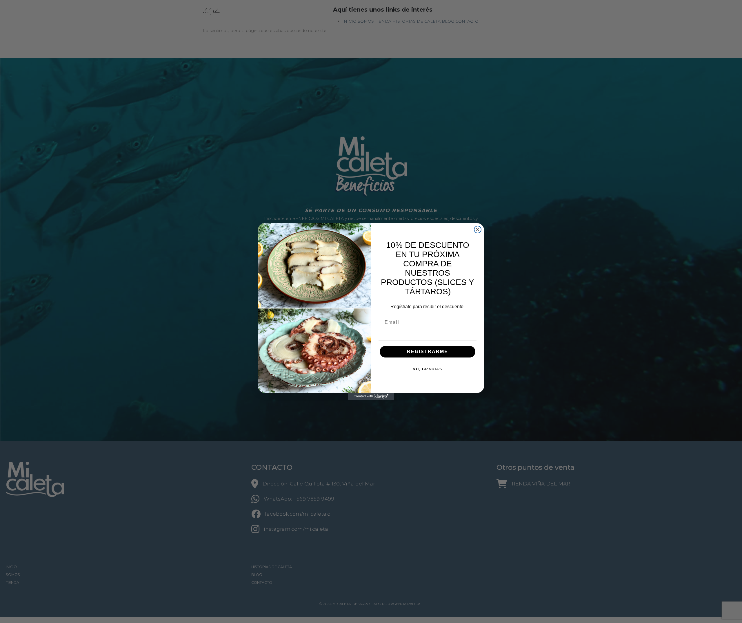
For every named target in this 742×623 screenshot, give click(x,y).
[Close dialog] (477, 229)
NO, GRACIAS (427, 369)
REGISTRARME (427, 351)
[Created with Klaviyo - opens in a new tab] (371, 396)
